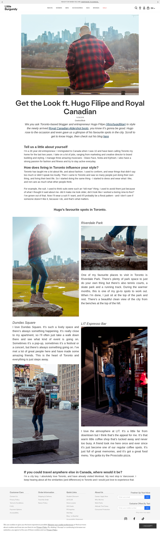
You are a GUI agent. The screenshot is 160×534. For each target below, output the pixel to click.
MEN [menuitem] (67, 8)
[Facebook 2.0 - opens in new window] (134, 518)
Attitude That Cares (101, 506)
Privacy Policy (14, 500)
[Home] (11, 8)
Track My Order (43, 500)
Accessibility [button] (14, 513)
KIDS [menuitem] (88, 8)
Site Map (69, 513)
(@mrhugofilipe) (116, 124)
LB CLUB (70, 500)
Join (147, 497)
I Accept (148, 526)
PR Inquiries (71, 509)
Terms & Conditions (16, 503)
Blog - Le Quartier (72, 516)
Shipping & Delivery (45, 496)
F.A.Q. (12, 506)
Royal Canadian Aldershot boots (68, 128)
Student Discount (73, 496)
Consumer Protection (102, 509)
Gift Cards (70, 506)
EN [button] (152, 8)
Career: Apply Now (101, 496)
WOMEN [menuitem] (59, 8)
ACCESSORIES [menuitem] (77, 8)
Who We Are (99, 500)
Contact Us (14, 496)
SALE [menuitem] (105, 8)
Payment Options (16, 509)
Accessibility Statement (75, 519)
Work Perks (99, 503)
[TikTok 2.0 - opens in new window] (143, 518)
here (106, 136)
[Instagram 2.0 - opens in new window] (125, 518)
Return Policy (42, 503)
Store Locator (71, 503)
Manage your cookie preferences (60, 525)
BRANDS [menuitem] (96, 8)
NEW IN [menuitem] (49, 8)
